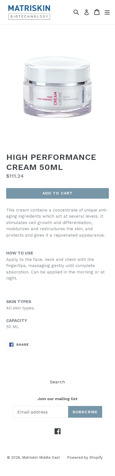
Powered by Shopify (85, 457)
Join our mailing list (57, 398)
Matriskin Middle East (41, 457)
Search (57, 381)
